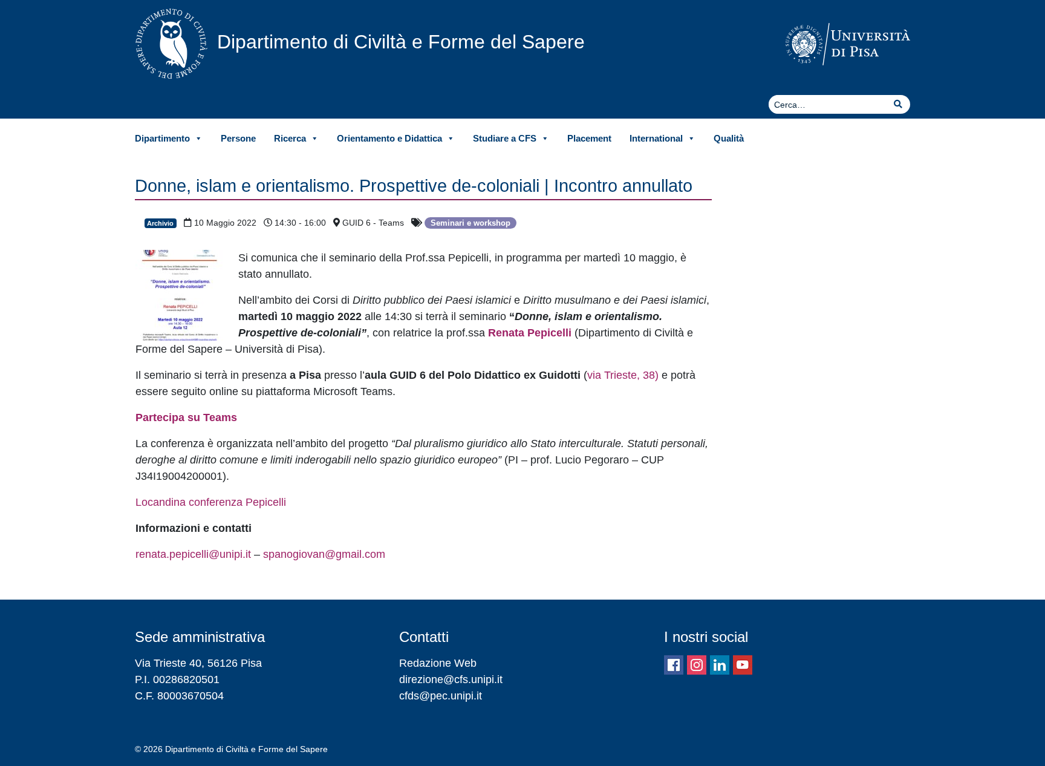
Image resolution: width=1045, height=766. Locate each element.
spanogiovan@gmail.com (324, 554)
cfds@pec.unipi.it (440, 696)
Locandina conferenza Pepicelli (210, 502)
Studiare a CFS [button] (504, 138)
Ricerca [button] (290, 138)
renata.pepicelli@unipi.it (193, 554)
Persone (238, 138)
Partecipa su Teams (186, 417)
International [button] (656, 138)
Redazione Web (438, 663)
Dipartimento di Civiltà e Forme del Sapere (401, 42)
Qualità (729, 138)
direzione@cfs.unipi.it (451, 679)
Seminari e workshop (470, 223)
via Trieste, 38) (623, 375)
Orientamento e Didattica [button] (389, 138)
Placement (589, 138)
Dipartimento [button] (162, 138)
